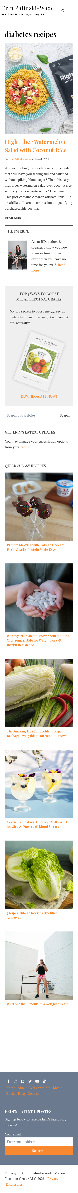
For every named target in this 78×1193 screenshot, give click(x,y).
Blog (21, 1093)
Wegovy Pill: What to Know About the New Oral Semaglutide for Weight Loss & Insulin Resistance (38, 640)
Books (10, 1093)
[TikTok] (44, 1081)
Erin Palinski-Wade (20, 159)
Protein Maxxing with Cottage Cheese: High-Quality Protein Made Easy (35, 547)
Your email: (13, 1134)
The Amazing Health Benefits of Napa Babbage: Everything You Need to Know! (37, 733)
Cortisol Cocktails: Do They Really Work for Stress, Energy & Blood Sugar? (37, 824)
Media (57, 1088)
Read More (16, 218)
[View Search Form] (63, 11)
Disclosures (14, 1184)
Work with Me (39, 1088)
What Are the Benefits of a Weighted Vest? (37, 1004)
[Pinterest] (22, 1081)
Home (10, 1088)
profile (25, 447)
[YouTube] (37, 1081)
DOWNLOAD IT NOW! (39, 396)
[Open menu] (72, 11)
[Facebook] (8, 1081)
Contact (33, 1093)
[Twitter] (30, 1081)
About (22, 1088)
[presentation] (39, 88)
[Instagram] (15, 1081)
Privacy (52, 1179)
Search (65, 415)
